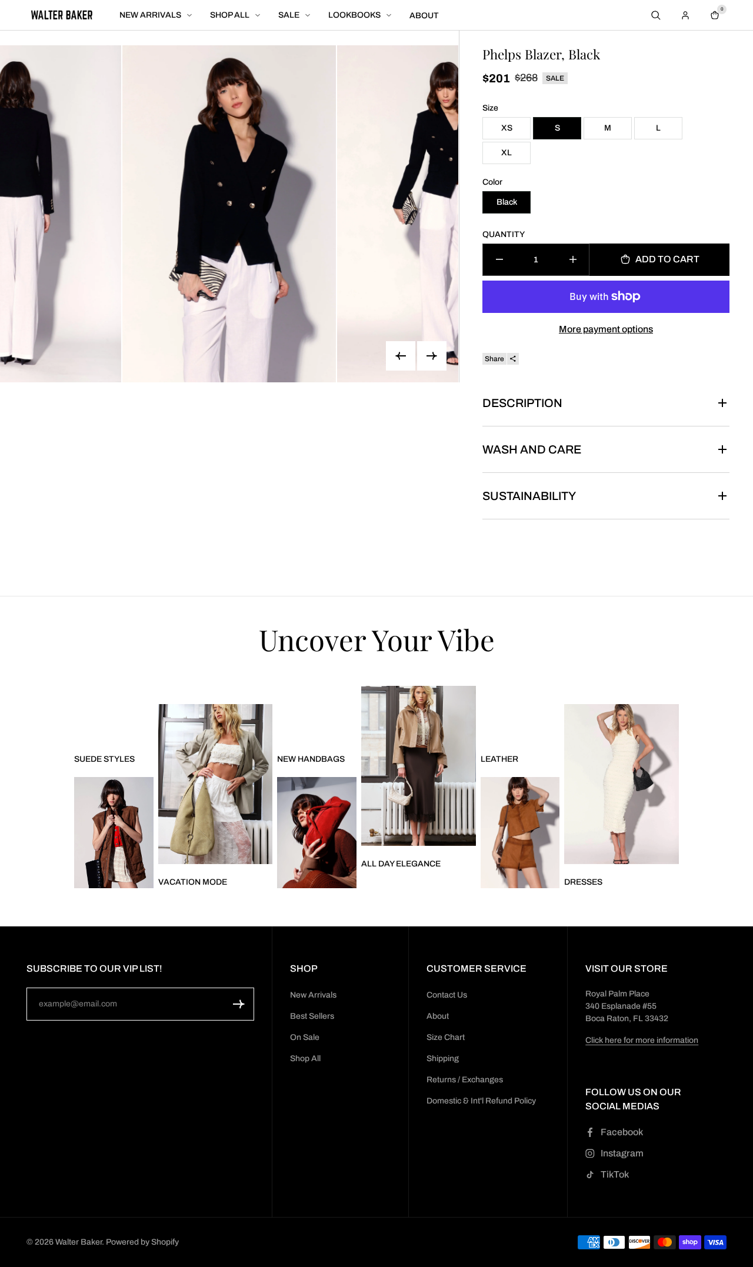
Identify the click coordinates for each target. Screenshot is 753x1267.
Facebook (622, 1132)
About (438, 1016)
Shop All (305, 1058)
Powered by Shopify (142, 1242)
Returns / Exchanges (465, 1079)
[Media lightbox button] (229, 213)
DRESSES (583, 882)
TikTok (615, 1174)
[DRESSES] (621, 784)
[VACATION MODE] (215, 784)
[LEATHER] (520, 832)
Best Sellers (312, 1016)
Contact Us (447, 995)
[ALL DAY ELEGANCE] (418, 766)
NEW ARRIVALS (150, 15)
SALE (288, 15)
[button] (239, 1004)
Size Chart (446, 1037)
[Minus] (499, 260)
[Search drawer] (656, 15)
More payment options (606, 329)
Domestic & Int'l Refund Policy (481, 1100)
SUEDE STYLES (104, 759)
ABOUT (424, 15)
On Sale (304, 1037)
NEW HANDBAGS (311, 759)
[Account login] (685, 15)
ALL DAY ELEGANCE (401, 863)
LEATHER (499, 759)
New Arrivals (313, 995)
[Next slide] (432, 356)
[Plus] (573, 260)
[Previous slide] (400, 356)
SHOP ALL (229, 15)
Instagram (622, 1153)
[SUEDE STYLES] (114, 832)
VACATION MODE (192, 882)
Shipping (443, 1058)
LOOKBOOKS (354, 15)
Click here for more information (641, 1040)
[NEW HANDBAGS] (316, 832)
